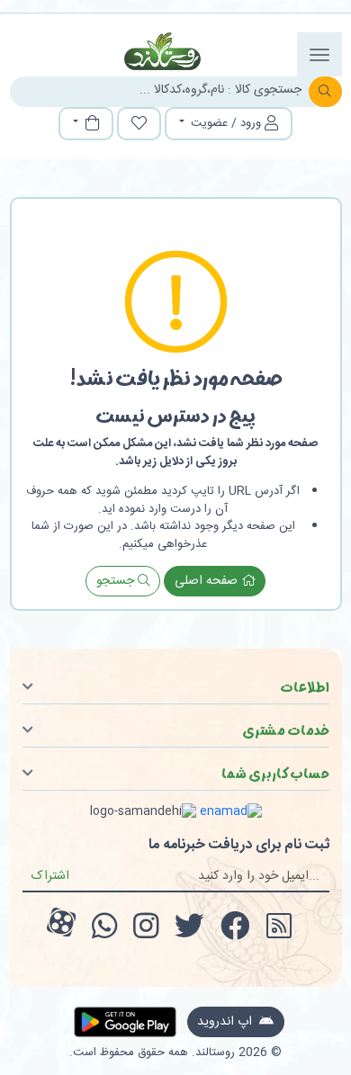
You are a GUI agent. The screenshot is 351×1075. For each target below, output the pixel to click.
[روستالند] (162, 51)
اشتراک (50, 876)
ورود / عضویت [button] (226, 123)
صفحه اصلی (208, 581)
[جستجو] (325, 91)
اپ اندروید (226, 1022)
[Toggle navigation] (319, 54)
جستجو (117, 581)
